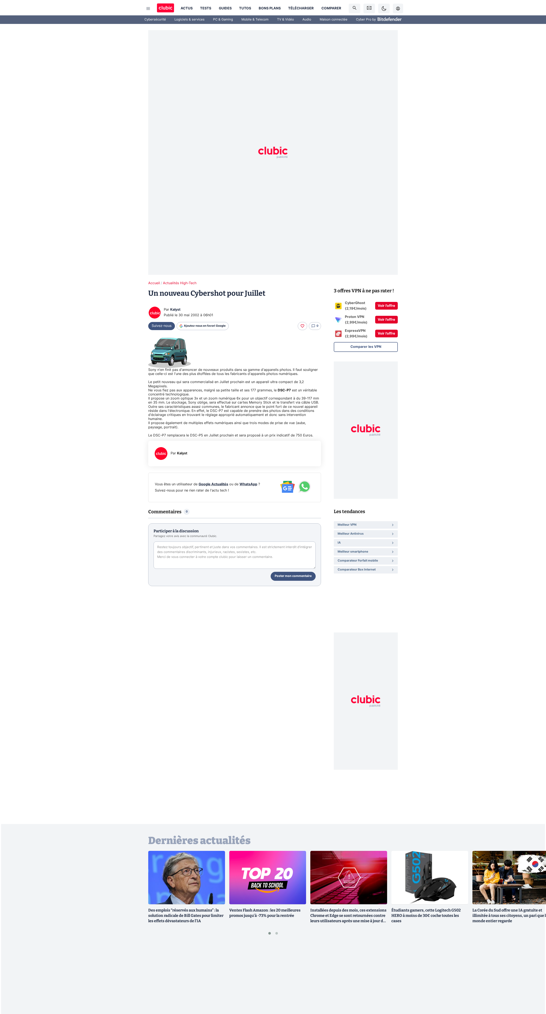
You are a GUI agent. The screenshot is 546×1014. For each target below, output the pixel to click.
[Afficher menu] (148, 8)
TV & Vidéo (285, 19)
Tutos (245, 8)
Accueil (154, 283)
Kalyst (175, 309)
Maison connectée (333, 19)
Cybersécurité (155, 19)
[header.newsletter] (369, 8)
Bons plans (270, 8)
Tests (205, 8)
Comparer (331, 8)
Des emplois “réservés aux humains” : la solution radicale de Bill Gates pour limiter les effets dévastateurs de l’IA (186, 915)
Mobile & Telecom (255, 19)
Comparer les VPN (365, 346)
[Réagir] (302, 326)
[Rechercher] (354, 8)
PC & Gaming (223, 19)
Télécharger (301, 8)
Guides (225, 8)
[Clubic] (165, 8)
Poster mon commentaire (293, 576)
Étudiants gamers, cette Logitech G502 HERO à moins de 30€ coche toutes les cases (426, 915)
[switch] (384, 8)
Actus (187, 8)
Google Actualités (213, 484)
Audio (306, 19)
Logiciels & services (189, 19)
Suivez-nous (161, 326)
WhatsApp (248, 484)
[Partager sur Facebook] (535, 977)
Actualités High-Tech (179, 283)
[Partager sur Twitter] (535, 991)
